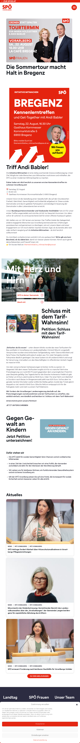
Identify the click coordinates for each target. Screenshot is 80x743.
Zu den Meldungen (39, 676)
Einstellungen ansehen (40, 735)
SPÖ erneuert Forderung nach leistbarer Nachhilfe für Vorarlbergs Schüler (40, 669)
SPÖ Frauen (39, 697)
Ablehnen (40, 730)
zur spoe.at (9, 1)
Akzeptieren (40, 724)
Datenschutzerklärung (40, 740)
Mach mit (21, 302)
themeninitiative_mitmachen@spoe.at (40, 245)
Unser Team (64, 697)
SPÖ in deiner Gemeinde (28, 295)
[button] (77, 705)
